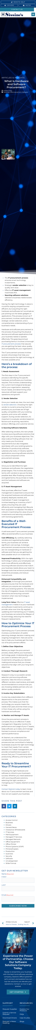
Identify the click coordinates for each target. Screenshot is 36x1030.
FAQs (22, 1014)
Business (6, 92)
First (4, 877)
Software (25, 92)
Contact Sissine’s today (11, 789)
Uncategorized (12, 861)
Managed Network (13, 839)
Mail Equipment (12, 835)
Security (9, 856)
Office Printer (11, 844)
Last (4, 885)
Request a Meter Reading (9, 1022)
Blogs (22, 1021)
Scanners (9, 854)
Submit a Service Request (9, 1013)
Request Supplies (10, 1009)
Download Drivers (10, 1018)
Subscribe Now (18, 906)
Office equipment (16, 92)
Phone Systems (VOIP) (15, 846)
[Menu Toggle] (33, 14)
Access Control (11, 820)
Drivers (8, 825)
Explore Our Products (24, 1010)
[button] (4, 806)
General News (11, 827)
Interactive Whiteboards (15, 830)
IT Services (10, 832)
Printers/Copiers (12, 849)
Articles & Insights (13, 78)
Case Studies (25, 1018)
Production (10, 851)
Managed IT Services (14, 837)
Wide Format (11, 863)
